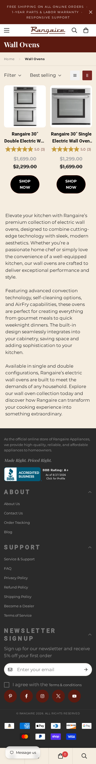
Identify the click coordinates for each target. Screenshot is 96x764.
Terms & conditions (65, 685)
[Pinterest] (10, 696)
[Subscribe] (86, 669)
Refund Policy (16, 587)
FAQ (7, 568)
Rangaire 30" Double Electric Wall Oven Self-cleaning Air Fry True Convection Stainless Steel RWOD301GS (25, 137)
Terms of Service (18, 615)
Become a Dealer (19, 606)
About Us (12, 504)
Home (9, 59)
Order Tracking (17, 522)
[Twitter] (58, 696)
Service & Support (19, 559)
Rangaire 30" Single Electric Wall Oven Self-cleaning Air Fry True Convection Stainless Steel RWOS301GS (71, 137)
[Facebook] (26, 696)
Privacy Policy (16, 578)
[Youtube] (74, 696)
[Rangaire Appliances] (48, 30)
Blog (8, 532)
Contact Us (13, 513)
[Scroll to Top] (86, 735)
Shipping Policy (17, 596)
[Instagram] (42, 696)
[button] (86, 30)
